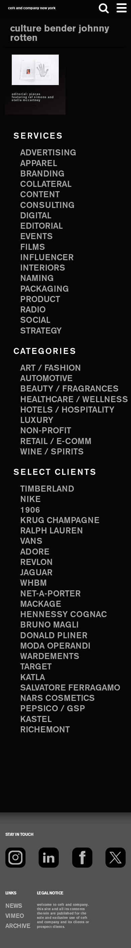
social (35, 320)
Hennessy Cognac (63, 614)
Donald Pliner (53, 636)
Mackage (40, 604)
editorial (41, 226)
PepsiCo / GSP (52, 709)
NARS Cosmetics (57, 698)
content (40, 195)
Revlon (36, 562)
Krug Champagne (59, 520)
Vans (31, 541)
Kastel (36, 719)
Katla (32, 677)
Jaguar (36, 573)
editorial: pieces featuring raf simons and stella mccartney (33, 97)
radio (33, 310)
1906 (30, 510)
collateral (46, 184)
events (36, 236)
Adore (34, 552)
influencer (47, 258)
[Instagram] (15, 857)
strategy (41, 331)
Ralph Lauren (51, 531)
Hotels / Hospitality (67, 410)
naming (37, 278)
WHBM (33, 583)
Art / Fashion (50, 368)
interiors (42, 268)
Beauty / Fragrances (69, 389)
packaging (44, 289)
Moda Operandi (55, 646)
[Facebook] (82, 857)
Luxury (36, 420)
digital (35, 216)
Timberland (47, 489)
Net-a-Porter (50, 594)
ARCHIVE (17, 926)
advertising (48, 153)
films (32, 247)
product (40, 299)
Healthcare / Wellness (74, 400)
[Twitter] (115, 857)
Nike (30, 499)
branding (42, 174)
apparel (38, 163)
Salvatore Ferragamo (70, 688)
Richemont (45, 730)
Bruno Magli (49, 625)
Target (36, 667)
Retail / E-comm (55, 441)
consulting (47, 205)
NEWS (13, 906)
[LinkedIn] (49, 857)
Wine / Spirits (52, 452)
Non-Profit (45, 431)
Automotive (46, 378)
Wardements (49, 656)
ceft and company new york (32, 8)
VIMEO (14, 916)
